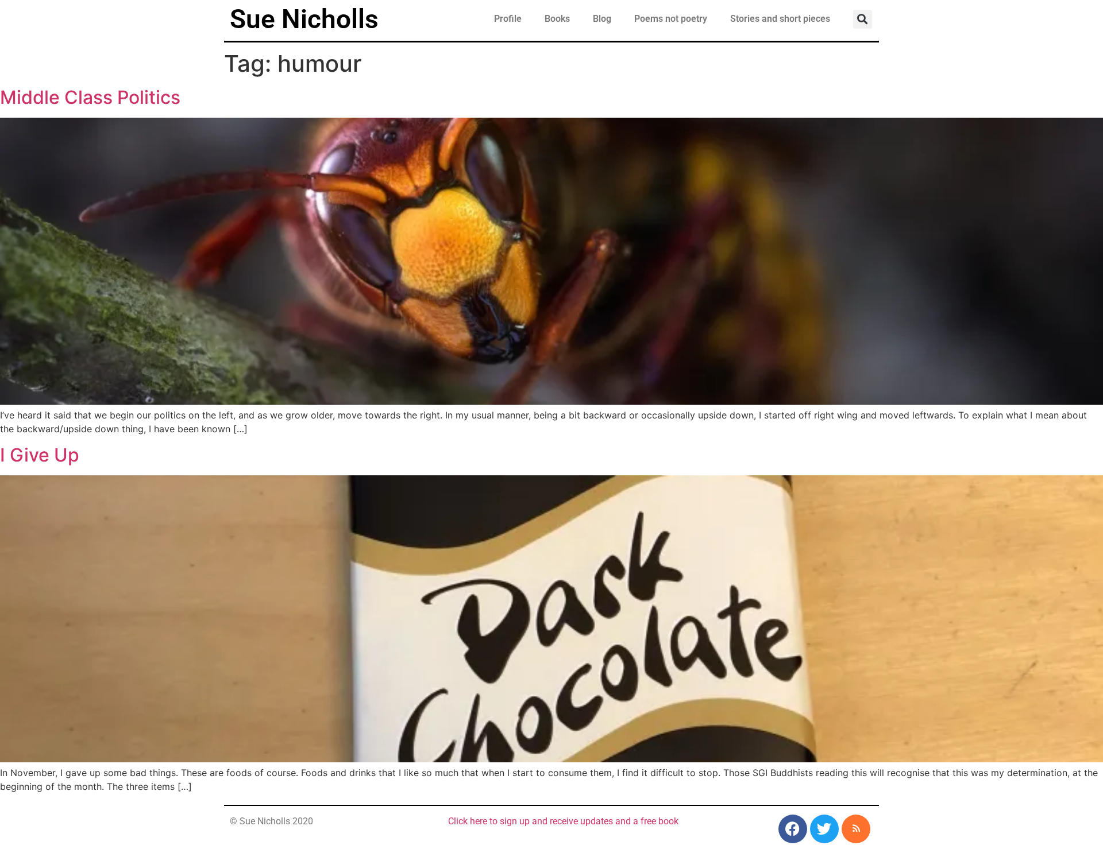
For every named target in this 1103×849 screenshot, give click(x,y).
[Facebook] (792, 829)
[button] (862, 19)
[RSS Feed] (856, 829)
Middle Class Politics (90, 97)
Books (557, 18)
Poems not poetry (670, 18)
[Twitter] (824, 829)
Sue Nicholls (304, 18)
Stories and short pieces (780, 18)
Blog (602, 18)
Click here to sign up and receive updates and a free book (563, 821)
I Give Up (39, 455)
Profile (508, 18)
